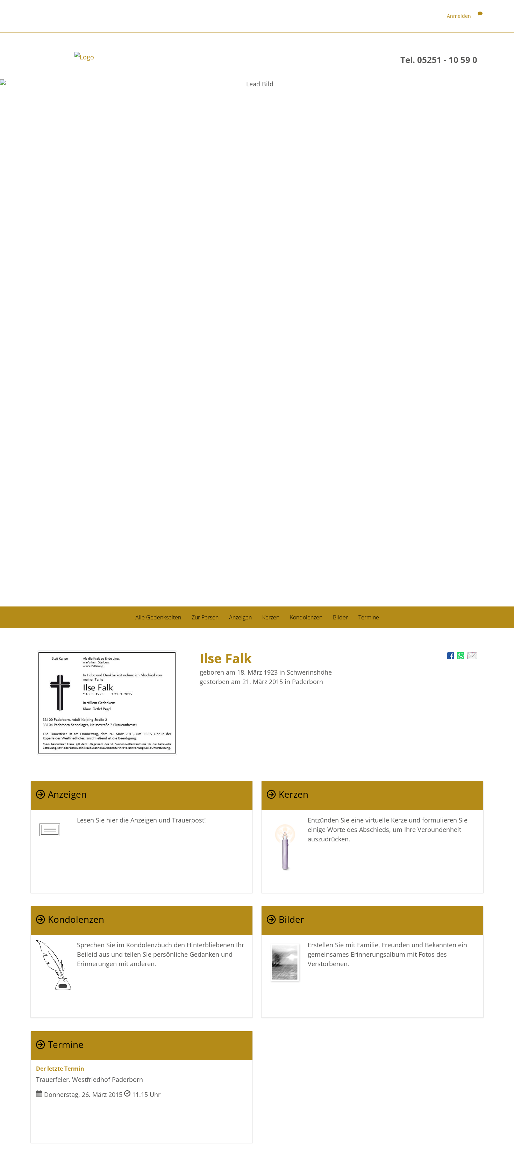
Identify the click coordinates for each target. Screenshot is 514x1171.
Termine (368, 617)
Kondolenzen (306, 617)
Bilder (340, 617)
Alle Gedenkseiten (158, 617)
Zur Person (205, 617)
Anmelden (459, 16)
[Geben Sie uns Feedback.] (480, 16)
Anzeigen (240, 617)
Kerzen (270, 617)
